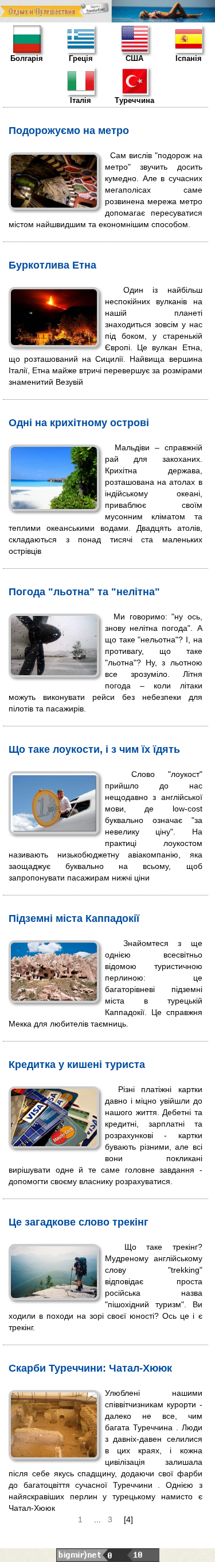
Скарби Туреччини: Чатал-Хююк (90, 1368)
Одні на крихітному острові (79, 422)
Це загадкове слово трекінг (78, 1222)
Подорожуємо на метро (69, 130)
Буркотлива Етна (52, 265)
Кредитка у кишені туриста (77, 1064)
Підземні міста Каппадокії (74, 918)
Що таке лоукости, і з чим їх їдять (94, 749)
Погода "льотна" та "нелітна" (84, 592)
